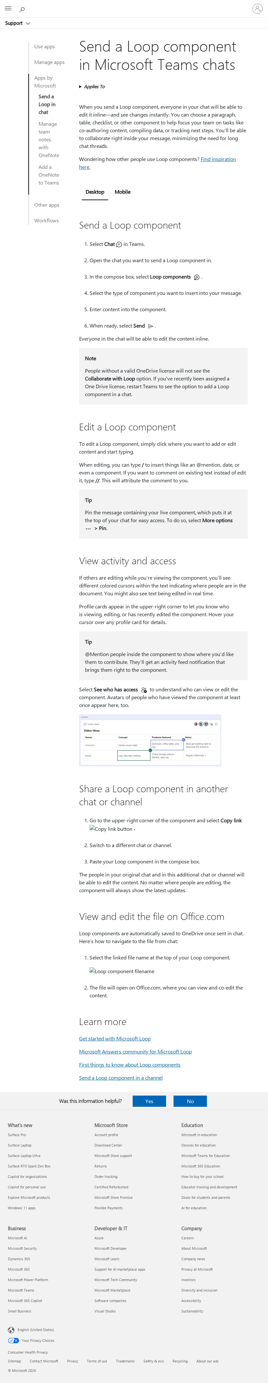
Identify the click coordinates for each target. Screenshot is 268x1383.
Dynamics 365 (19, 1258)
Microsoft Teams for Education (205, 1155)
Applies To (94, 86)
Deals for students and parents (205, 1197)
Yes (149, 1101)
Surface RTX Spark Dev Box (29, 1166)
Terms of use (97, 1361)
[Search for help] (22, 8)
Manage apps (49, 61)
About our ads (207, 1361)
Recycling (180, 1361)
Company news (193, 1258)
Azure (99, 1237)
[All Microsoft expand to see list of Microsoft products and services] (8, 9)
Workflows (46, 220)
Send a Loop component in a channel (121, 1077)
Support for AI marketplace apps (119, 1269)
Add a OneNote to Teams (49, 174)
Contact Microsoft (44, 1361)
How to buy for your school (202, 1176)
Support (14, 23)
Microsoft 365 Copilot (25, 1300)
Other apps (46, 204)
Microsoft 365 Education (200, 1166)
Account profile (106, 1134)
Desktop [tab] (95, 191)
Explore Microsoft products (29, 1197)
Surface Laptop (19, 1145)
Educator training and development (209, 1186)
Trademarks (125, 1361)
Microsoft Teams (21, 1290)
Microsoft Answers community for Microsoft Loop (135, 1051)
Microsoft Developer (110, 1248)
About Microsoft (194, 1248)
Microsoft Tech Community (115, 1279)
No (190, 1101)
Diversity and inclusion (199, 1290)
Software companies (110, 1300)
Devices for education (198, 1145)
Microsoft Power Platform (28, 1279)
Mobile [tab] (122, 191)
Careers (187, 1237)
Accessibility (191, 1300)
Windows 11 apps (22, 1207)
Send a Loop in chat (47, 104)
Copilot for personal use (27, 1186)
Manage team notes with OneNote (49, 139)
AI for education (194, 1207)
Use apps (44, 46)
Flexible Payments (108, 1207)
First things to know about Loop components (129, 1064)
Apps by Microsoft (45, 81)
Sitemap (14, 1361)
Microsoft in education (199, 1134)
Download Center (108, 1145)
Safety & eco (153, 1361)
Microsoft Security (22, 1248)
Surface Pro (17, 1134)
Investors (188, 1279)
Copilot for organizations (27, 1176)
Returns (100, 1166)
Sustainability (192, 1311)
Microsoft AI (17, 1237)
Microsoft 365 (19, 1269)
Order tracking (105, 1176)
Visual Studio (104, 1311)
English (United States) (36, 1329)
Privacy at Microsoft (197, 1269)
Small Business (19, 1311)
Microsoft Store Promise (113, 1197)
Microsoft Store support (113, 1155)
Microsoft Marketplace (112, 1290)
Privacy (72, 1361)
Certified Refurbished (111, 1186)
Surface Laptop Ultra (24, 1155)
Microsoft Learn (106, 1258)
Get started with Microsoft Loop (115, 1038)
